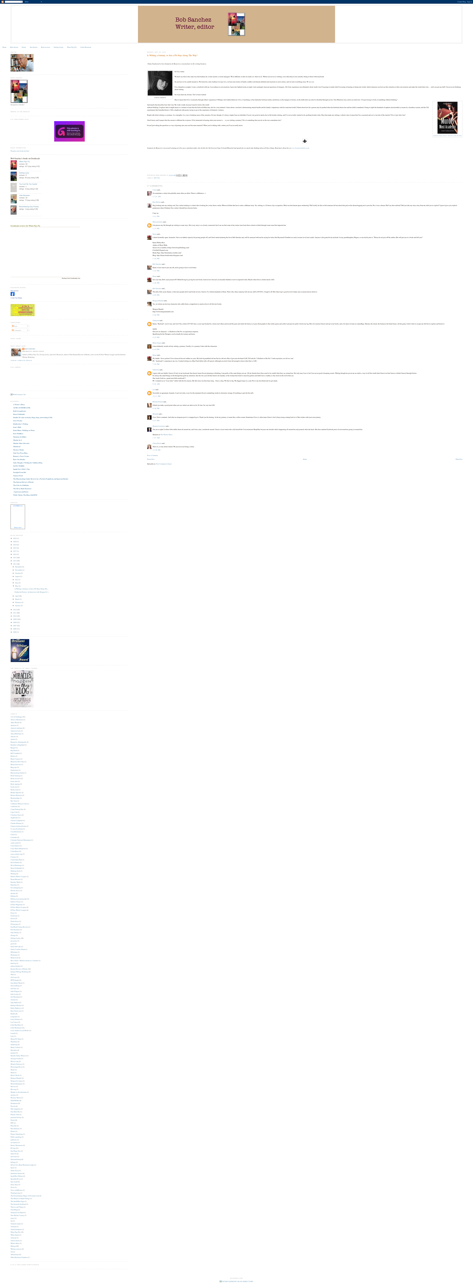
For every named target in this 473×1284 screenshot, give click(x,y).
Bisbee (13, 756)
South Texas (15, 1170)
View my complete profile (21, 360)
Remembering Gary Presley (29, 207)
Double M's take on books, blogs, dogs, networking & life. (33, 417)
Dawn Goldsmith (19, 414)
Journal (13, 1000)
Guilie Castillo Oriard (18, 949)
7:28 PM (156, 364)
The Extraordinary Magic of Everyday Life (25, 1196)
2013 (15, 564)
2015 (15, 557)
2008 (15, 622)
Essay (12, 913)
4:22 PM (156, 337)
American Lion (16, 731)
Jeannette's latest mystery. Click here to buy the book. (447, 136)
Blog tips (14, 767)
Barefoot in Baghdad (17, 745)
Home (4, 47)
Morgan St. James (16, 1081)
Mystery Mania (18, 450)
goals (12, 944)
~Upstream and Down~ (21, 492)
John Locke (14, 994)
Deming (13, 873)
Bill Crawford (15, 753)
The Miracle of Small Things (20, 1198)
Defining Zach (15, 871)
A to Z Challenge (16, 717)
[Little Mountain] (15, 199)
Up (12, 1221)
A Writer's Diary (19, 404)
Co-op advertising (17, 829)
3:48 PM (156, 283)
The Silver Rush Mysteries (22, 488)
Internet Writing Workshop (19, 972)
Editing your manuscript (19, 899)
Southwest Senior (16, 1173)
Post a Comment (152, 455)
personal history (16, 1117)
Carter (155, 190)
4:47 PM (156, 420)
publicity (14, 1140)
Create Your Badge (16, 298)
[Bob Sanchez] (13, 295)
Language (14, 1016)
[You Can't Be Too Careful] (15, 188)
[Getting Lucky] (15, 177)
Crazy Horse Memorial (18, 848)
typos (12, 1218)
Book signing (15, 784)
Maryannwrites (158, 222)
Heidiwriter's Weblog (20, 424)
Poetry (24, 47)
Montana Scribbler (19, 437)
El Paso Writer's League (18, 907)
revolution (14, 1142)
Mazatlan (14, 1050)
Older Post (459, 459)
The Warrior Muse (166, 434)
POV (12, 1123)
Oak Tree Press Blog (20, 453)
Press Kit (13, 1126)
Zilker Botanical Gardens (19, 1257)
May (17, 586)
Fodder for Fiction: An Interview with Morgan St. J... (32, 592)
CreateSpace (15, 851)
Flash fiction (15, 921)
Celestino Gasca (16, 815)
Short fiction (14, 47)
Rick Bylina (157, 202)
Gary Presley (17, 420)
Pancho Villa (15, 1114)
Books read (14, 790)
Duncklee (14, 885)
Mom (12, 1072)
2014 (15, 561)
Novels (13, 1106)
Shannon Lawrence (159, 426)
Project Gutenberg (17, 1134)
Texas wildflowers (16, 1190)
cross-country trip (16, 854)
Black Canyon (15, 759)
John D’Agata (15, 991)
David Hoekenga (16, 865)
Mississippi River (16, 1067)
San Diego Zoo (16, 1151)
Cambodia (14, 806)
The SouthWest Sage (17, 1201)
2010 (15, 616)
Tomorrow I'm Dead (17, 1212)
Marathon (14, 1042)
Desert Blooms (15, 879)
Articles (13, 736)
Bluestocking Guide (17, 773)
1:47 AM (156, 438)
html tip (13, 963)
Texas (12, 1187)
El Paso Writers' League (18, 910)
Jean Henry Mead (16, 983)
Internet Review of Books (19, 969)
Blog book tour (16, 764)
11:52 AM (157, 196)
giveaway (14, 941)
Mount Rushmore (16, 1084)
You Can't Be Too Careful (28, 184)
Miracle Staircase (16, 1064)
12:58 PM (156, 450)
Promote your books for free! (20, 151)
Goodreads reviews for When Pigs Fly (25, 225)
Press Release (15, 1128)
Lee (154, 389)
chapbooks (14, 817)
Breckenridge (15, 798)
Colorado (14, 837)
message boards (16, 1058)
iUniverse (14, 977)
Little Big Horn (16, 1025)
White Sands (15, 1235)
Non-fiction (33, 47)
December (18, 567)
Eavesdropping (16, 888)
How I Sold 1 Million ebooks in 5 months (24, 960)
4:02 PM (156, 295)
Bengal (13, 748)
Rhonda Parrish (158, 402)
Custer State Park (16, 860)
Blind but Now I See (17, 761)
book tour (14, 787)
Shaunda (155, 414)
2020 (15, 541)
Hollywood (14, 958)
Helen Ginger (157, 343)
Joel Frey (14, 988)
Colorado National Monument (21, 840)
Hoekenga (14, 955)
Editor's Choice (16, 902)
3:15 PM (156, 228)
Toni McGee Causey (17, 1215)
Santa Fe (13, 1154)
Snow (12, 1168)
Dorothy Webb (15, 882)
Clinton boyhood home (18, 826)
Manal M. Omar (16, 1039)
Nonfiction (14, 1103)
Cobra (13, 834)
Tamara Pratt (18, 475)
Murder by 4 (17, 440)
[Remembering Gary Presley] (15, 210)
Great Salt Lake (16, 946)
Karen (155, 234)
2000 (15, 632)
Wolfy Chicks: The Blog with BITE (25, 495)
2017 (15, 551)
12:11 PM (156, 396)
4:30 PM (156, 408)
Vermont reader (16, 1224)
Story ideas (14, 1184)
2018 (15, 548)
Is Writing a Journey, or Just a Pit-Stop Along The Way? (172, 55)
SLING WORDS (18, 466)
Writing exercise (16, 1249)
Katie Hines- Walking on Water (24, 430)
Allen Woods (15, 722)
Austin (13, 739)
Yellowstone (15, 1254)
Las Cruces (14, 1022)
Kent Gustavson (16, 1011)
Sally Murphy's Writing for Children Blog (27, 462)
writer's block (15, 1240)
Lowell (13, 1033)
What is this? (18, 527)
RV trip (13, 1148)
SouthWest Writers (17, 1176)
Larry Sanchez (15, 1019)
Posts (15, 326)
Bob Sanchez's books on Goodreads (25, 158)
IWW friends (15, 980)
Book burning (15, 776)
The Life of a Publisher (21, 485)
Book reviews (45, 47)
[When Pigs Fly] (15, 165)
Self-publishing (16, 1159)
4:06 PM (156, 315)
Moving (13, 1089)
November (18, 570)
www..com (18, 506)
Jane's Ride (17, 427)
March (17, 599)
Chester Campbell (17, 820)
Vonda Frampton (16, 1229)
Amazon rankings (16, 728)
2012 (15, 609)
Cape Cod (14, 812)
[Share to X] (181, 175)
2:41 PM (156, 216)
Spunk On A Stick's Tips (21, 469)
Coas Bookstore (16, 832)
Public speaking (16, 1137)
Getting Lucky (58, 47)
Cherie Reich (157, 443)
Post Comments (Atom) (164, 464)
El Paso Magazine (17, 904)
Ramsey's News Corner (21, 456)
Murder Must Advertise (21, 443)
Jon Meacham (15, 997)
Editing (13, 896)
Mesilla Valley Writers (18, 1056)
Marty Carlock (15, 1047)
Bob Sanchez (157, 264)
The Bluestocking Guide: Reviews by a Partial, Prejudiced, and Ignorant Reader (40, 479)
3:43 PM (156, 271)
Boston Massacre (16, 795)
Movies (13, 1086)
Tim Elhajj (14, 1210)
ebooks (13, 893)
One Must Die (15, 1112)
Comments (17, 330)
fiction (13, 918)
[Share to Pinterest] (186, 175)
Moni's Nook (15, 1075)
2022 (15, 538)
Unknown (156, 320)
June (17, 583)
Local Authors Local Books (20, 1030)
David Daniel (15, 862)
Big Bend (14, 750)
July (16, 579)
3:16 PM (156, 258)
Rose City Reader (19, 459)
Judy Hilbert (15, 1002)
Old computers (15, 1109)
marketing (14, 1044)
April (17, 596)
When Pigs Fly (72, 47)
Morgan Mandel (158, 300)
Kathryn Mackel (16, 1005)
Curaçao (13, 857)
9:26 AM (156, 384)
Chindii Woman (16, 823)
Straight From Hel (19, 472)
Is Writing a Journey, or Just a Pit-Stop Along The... (31, 589)
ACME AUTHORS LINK (21, 407)
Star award (14, 1182)
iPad (12, 974)
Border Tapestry (16, 792)
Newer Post (150, 459)
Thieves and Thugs (17, 1207)
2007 (15, 625)
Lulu (12, 1036)
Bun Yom (14, 801)
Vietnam (13, 1226)
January (18, 605)
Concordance (15, 846)
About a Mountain (17, 720)
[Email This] (177, 175)
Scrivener (14, 1156)
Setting (13, 1162)
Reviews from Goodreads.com (71, 278)
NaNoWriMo (15, 1100)
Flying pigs (14, 924)
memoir (13, 1053)
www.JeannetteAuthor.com (300, 148)
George (13, 935)
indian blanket (15, 966)
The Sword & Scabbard (18, 1204)
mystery (13, 1095)
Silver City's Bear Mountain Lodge (22, 1165)
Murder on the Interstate (19, 1092)
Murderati (16, 446)
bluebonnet (14, 770)
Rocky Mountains (17, 1145)
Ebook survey (15, 890)
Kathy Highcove (16, 1008)
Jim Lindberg (15, 986)
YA (12, 1252)
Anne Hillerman (16, 734)
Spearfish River (16, 1179)
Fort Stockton (15, 930)
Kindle (13, 1014)
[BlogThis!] (179, 175)
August (17, 576)
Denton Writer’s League (18, 876)
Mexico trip (14, 1061)
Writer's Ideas (15, 1243)
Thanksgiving (15, 1193)
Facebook (14, 916)
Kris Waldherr (18, 433)
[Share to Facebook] (184, 175)
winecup (13, 1238)
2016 (15, 554)
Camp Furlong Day (17, 809)
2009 (15, 619)
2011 (15, 613)
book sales (14, 781)
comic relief (14, 843)
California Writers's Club (19, 804)
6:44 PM (156, 349)
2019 (15, 545)
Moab (13, 1070)
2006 (15, 629)
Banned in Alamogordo (18, 742)
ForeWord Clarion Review (19, 927)
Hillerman (14, 952)
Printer (13, 1131)
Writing (157, 178)
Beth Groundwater (19, 411)
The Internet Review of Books (23, 482)
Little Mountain (85, 47)
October (18, 573)
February (18, 602)
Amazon (13, 725)
